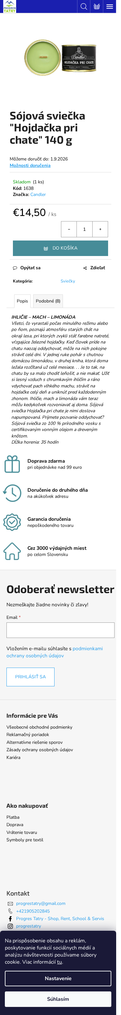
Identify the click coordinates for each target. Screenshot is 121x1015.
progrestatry (28, 926)
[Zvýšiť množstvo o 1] (100, 229)
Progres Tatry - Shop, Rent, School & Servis (60, 919)
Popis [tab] (22, 301)
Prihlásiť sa (30, 677)
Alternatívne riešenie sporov (34, 742)
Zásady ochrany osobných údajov (39, 750)
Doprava (14, 825)
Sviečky (68, 281)
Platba (12, 817)
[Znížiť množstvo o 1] (69, 229)
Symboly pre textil (24, 840)
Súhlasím (58, 999)
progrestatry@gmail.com (41, 903)
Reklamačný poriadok (27, 735)
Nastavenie (58, 978)
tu (59, 962)
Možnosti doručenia (30, 165)
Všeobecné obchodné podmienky (39, 727)
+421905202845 (33, 911)
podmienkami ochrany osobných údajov (54, 652)
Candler (38, 194)
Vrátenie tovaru (21, 832)
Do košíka (65, 248)
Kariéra (13, 757)
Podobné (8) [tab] (48, 301)
